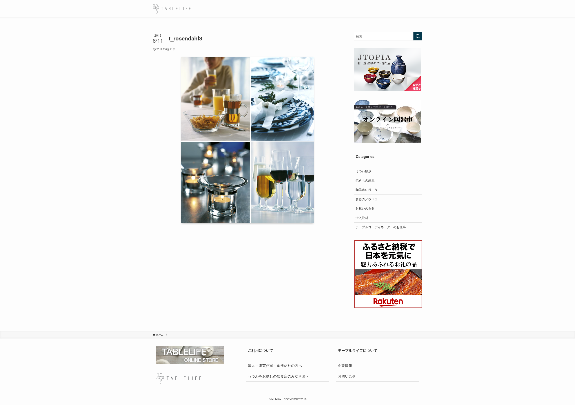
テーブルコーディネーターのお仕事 (381, 227)
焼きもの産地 (365, 180)
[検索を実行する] (417, 36)
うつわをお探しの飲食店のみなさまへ (278, 376)
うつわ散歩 (363, 171)
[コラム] (172, 9)
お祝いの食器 (365, 208)
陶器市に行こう (367, 189)
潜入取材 (362, 217)
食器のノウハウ (367, 199)
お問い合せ (347, 376)
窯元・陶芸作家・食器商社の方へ (275, 365)
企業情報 (345, 365)
